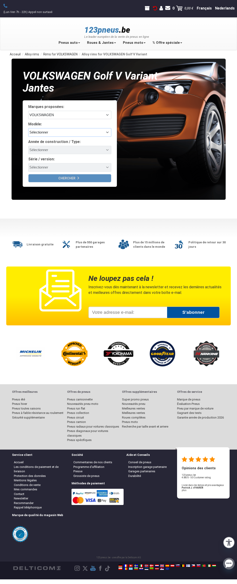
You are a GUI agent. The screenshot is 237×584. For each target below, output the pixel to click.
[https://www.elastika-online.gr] (131, 569)
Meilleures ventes (133, 408)
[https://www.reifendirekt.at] (172, 566)
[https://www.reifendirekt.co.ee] (146, 569)
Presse (77, 471)
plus (184, 490)
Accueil (19, 462)
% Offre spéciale (166, 43)
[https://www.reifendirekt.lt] (151, 569)
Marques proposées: (46, 107)
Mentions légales (25, 480)
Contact (19, 494)
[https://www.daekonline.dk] (151, 566)
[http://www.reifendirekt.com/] (167, 569)
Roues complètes (134, 417)
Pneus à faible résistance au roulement (37, 413)
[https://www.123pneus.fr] (126, 566)
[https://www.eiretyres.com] (209, 566)
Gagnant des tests (189, 413)
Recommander (24, 503)
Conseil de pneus (139, 462)
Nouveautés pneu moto (82, 404)
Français (204, 8)
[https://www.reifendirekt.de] (120, 566)
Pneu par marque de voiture (195, 408)
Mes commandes (25, 489)
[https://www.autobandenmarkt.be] (183, 566)
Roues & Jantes (100, 43)
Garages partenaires (141, 471)
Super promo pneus (135, 399)
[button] (229, 542)
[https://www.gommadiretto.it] (141, 566)
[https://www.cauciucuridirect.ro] (126, 569)
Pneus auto (68, 43)
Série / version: (41, 159)
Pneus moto (133, 43)
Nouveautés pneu (133, 404)
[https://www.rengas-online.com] (188, 566)
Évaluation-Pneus (188, 404)
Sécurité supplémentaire (28, 417)
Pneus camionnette (80, 399)
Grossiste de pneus (86, 476)
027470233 (8, 5)
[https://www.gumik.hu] (214, 566)
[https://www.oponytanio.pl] (120, 569)
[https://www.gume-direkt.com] (178, 566)
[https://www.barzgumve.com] (136, 569)
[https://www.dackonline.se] (136, 566)
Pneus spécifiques (79, 440)
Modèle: (35, 124)
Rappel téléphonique (28, 507)
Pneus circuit (75, 417)
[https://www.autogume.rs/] (162, 569)
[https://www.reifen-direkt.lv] (157, 569)
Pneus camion (76, 422)
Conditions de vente (27, 485)
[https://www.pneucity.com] (204, 566)
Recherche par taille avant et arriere (145, 426)
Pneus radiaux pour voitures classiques (93, 426)
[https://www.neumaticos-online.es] (167, 566)
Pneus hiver (19, 404)
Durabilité (134, 476)
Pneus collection (78, 413)
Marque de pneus (188, 399)
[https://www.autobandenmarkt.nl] (157, 566)
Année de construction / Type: (54, 142)
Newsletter (21, 498)
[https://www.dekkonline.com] (146, 566)
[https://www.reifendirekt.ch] (131, 566)
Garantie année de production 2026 (200, 417)
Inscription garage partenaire (147, 467)
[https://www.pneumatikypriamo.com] (198, 566)
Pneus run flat (76, 408)
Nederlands (225, 8)
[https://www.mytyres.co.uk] (162, 566)
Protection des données (30, 476)
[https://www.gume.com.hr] (141, 569)
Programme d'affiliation (88, 467)
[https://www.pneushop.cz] (193, 566)
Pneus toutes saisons (26, 408)
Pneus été (18, 399)
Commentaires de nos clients (92, 462)
